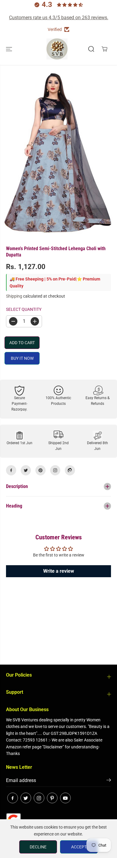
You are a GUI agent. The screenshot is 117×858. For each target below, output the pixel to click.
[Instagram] (55, 470)
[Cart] (104, 49)
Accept (79, 846)
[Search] (91, 49)
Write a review (58, 571)
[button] (9, 49)
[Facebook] (11, 470)
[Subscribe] (108, 781)
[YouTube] (65, 798)
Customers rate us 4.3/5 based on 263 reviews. (58, 17)
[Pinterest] (40, 470)
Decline (38, 846)
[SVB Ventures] (57, 48)
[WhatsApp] (70, 470)
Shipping (14, 296)
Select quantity (23, 309)
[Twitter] (26, 470)
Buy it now (22, 358)
